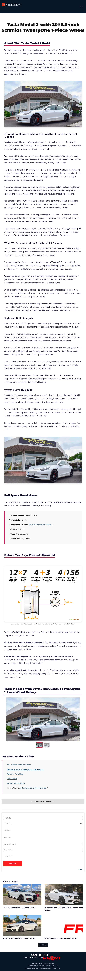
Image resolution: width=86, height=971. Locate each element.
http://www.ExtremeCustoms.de (33, 788)
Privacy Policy (56, 968)
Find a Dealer (12, 778)
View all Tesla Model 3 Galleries (19, 764)
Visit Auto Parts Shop (15, 774)
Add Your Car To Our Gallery (43, 801)
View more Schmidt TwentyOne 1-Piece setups (25, 769)
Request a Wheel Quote (16, 783)
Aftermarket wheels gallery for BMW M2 (61, 938)
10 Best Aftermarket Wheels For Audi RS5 (19, 908)
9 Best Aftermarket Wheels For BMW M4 (19, 938)
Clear (80, 869)
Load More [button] (43, 945)
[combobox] (43, 818)
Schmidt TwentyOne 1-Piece (40, 524)
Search (12, 864)
